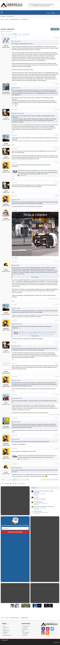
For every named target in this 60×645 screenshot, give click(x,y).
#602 (57, 84)
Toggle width (5, 640)
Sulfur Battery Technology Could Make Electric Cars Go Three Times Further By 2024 (38, 170)
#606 (57, 162)
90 (23, 34)
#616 (57, 394)
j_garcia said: (16, 87)
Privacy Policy (25, 633)
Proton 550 (36, 497)
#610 (57, 261)
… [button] (7, 34)
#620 (57, 463)
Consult (4, 629)
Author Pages (25, 629)
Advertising (25, 627)
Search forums (10, 16)
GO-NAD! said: (16, 346)
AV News (5, 633)
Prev (3, 34)
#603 (57, 109)
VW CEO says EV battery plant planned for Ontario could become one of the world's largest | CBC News (35, 140)
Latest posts (34, 487)
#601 (57, 37)
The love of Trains (38, 511)
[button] (1, 12)
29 (9, 34)
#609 (57, 210)
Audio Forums (6, 627)
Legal (24, 630)
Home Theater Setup (7, 635)
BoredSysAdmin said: (17, 113)
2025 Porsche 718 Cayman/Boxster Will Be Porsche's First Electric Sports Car (37, 455)
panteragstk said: (17, 467)
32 (17, 34)
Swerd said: (15, 265)
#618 (57, 435)
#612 (57, 320)
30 (12, 34)
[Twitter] (52, 630)
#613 (57, 342)
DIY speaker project (38, 501)
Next (27, 34)
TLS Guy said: (16, 41)
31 (14, 34)
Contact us (25, 635)
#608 (57, 195)
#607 (57, 182)
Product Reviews (6, 630)
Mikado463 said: (16, 324)
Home (4, 626)
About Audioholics (26, 626)
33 (19, 34)
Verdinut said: (16, 380)
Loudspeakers (36, 495)
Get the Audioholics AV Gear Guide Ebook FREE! (15, 525)
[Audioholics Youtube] (47, 630)
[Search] (57, 13)
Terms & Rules (56, 642)
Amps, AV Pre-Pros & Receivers (39, 499)
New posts (3, 16)
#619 (57, 448)
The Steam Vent (37, 509)
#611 (57, 304)
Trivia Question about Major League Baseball (44, 506)
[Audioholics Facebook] (43, 630)
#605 (57, 148)
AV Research (5, 632)
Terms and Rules (26, 632)
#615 (57, 376)
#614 (57, 363)
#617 (57, 418)
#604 (57, 135)
